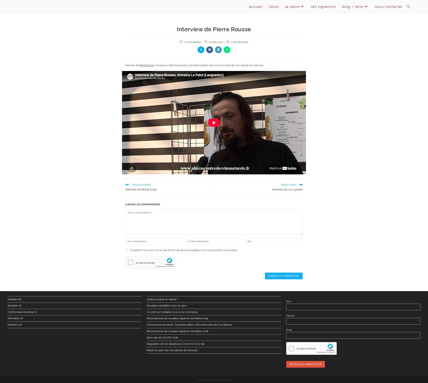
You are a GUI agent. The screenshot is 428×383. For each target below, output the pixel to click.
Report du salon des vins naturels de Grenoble (172, 350)
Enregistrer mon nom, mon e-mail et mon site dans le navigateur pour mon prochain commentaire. (183, 250)
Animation (13, 305)
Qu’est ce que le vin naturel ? (162, 299)
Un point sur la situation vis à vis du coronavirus (172, 312)
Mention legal (209, 379)
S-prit (198, 379)
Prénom (290, 315)
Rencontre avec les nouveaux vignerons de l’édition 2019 (177, 318)
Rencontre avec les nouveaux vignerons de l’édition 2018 (177, 331)
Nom (289, 301)
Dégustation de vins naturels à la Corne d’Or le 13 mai (175, 344)
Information (14, 318)
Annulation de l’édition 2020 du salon (167, 305)
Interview (12, 324)
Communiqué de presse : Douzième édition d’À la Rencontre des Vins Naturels (189, 324)
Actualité (12, 299)
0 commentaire (192, 42)
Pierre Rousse (146, 65)
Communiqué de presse (21, 312)
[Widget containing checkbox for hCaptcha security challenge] (150, 262)
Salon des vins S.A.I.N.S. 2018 (162, 337)
